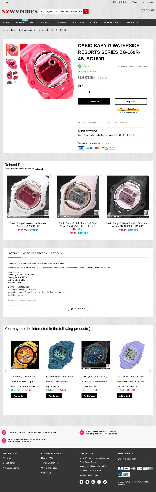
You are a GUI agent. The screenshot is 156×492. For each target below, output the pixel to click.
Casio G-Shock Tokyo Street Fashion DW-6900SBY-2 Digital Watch (59, 381)
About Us (7, 458)
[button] (13, 63)
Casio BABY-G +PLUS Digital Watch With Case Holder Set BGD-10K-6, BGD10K (130, 381)
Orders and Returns (49, 468)
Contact (5, 2)
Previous (6, 371)
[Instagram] (93, 482)
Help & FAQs (47, 458)
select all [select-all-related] (39, 169)
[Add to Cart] (21, 201)
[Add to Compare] (35, 201)
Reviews (56, 253)
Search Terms (9, 463)
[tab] (14, 254)
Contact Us (46, 473)
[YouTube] (105, 482)
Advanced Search (11, 468)
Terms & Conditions (50, 463)
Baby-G (87, 135)
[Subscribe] (151, 459)
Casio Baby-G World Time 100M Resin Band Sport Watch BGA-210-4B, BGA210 (25, 381)
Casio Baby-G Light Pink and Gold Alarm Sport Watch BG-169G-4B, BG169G (78, 226)
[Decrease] (81, 92)
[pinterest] (99, 482)
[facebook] (81, 482)
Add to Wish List (91, 122)
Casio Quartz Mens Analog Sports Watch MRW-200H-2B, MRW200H (94, 381)
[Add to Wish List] (28, 201)
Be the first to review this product (132, 66)
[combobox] (71, 11)
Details (14, 253)
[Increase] (98, 92)
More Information (35, 253)
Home (5, 30)
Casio (80, 135)
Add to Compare (117, 122)
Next (150, 371)
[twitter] (87, 482)
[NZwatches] (19, 12)
